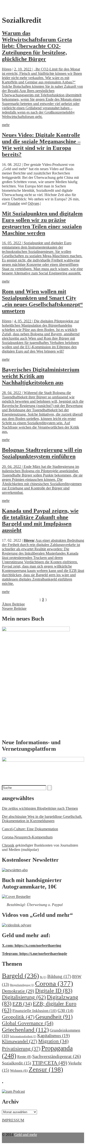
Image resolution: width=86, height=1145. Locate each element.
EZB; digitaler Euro (39, 1006)
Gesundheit (54, 1016)
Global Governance (27, 1023)
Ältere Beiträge (13, 604)
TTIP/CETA (49, 1063)
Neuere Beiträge (14, 608)
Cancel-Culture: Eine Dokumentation (30, 829)
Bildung (59, 976)
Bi (43, 977)
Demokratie (18, 991)
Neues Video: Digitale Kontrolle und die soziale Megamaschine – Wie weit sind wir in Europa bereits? (41, 144)
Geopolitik (18, 1017)
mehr (6, 125)
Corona (54, 983)
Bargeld (20, 975)
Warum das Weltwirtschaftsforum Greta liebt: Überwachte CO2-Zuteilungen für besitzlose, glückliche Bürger (37, 46)
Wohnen (19, 1070)
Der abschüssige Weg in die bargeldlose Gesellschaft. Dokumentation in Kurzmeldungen (42, 818)
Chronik (8, 845)
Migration (53, 1041)
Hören (6, 69)
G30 (65, 1010)
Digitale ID (53, 991)
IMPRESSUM (13, 1120)
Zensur (46, 1069)
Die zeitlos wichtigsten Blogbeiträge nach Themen (40, 808)
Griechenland (25, 1029)
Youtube (13, 203)
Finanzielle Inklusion (34, 1010)
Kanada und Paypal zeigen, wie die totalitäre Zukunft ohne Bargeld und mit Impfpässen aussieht (40, 520)
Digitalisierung (24, 997)
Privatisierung (21, 1049)
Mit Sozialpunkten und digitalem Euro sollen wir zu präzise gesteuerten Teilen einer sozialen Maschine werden (42, 223)
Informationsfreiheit (23, 1036)
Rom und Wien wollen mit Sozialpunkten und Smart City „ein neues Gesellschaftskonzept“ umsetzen (42, 301)
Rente (24, 1057)
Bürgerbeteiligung (22, 985)
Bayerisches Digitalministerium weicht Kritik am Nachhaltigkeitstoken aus (40, 376)
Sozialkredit (16, 1063)
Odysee (33, 203)
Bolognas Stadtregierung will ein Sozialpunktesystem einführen (42, 453)
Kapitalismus (53, 1035)
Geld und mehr (25, 1135)
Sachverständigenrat (56, 1056)
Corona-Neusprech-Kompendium (27, 837)
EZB (22, 1004)
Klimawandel (19, 1041)
